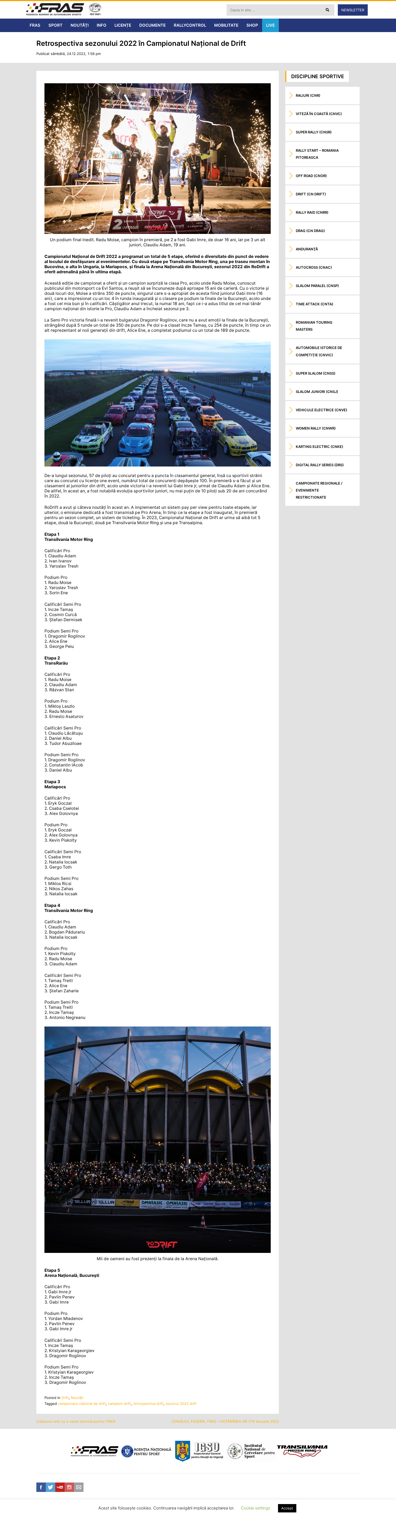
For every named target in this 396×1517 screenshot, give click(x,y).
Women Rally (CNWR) (316, 428)
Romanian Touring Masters (314, 325)
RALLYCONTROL (190, 25)
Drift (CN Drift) (311, 194)
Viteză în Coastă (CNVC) (319, 114)
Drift (65, 1397)
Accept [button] (287, 1508)
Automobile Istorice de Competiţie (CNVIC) (319, 351)
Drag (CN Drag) (310, 231)
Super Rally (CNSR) (314, 132)
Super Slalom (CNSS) (315, 373)
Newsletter (352, 10)
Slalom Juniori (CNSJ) (317, 391)
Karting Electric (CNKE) (319, 446)
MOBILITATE (226, 25)
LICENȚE (122, 25)
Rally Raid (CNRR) (312, 212)
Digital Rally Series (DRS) (320, 465)
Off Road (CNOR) (311, 176)
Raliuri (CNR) (308, 95)
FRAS (35, 25)
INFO (101, 25)
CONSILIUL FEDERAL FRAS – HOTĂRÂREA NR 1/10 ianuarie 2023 (225, 1421)
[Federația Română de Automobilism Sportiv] (55, 10)
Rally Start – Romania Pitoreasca (317, 154)
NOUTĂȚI (80, 25)
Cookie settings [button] (255, 1508)
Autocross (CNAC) (314, 267)
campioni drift (119, 1403)
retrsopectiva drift (148, 1403)
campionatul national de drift (82, 1403)
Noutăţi (77, 1397)
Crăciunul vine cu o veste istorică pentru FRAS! (76, 1421)
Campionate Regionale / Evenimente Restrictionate (319, 490)
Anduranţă (307, 249)
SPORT (55, 25)
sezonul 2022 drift (181, 1403)
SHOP (252, 25)
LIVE (270, 25)
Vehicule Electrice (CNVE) (321, 410)
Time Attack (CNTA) (314, 304)
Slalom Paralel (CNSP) (317, 286)
